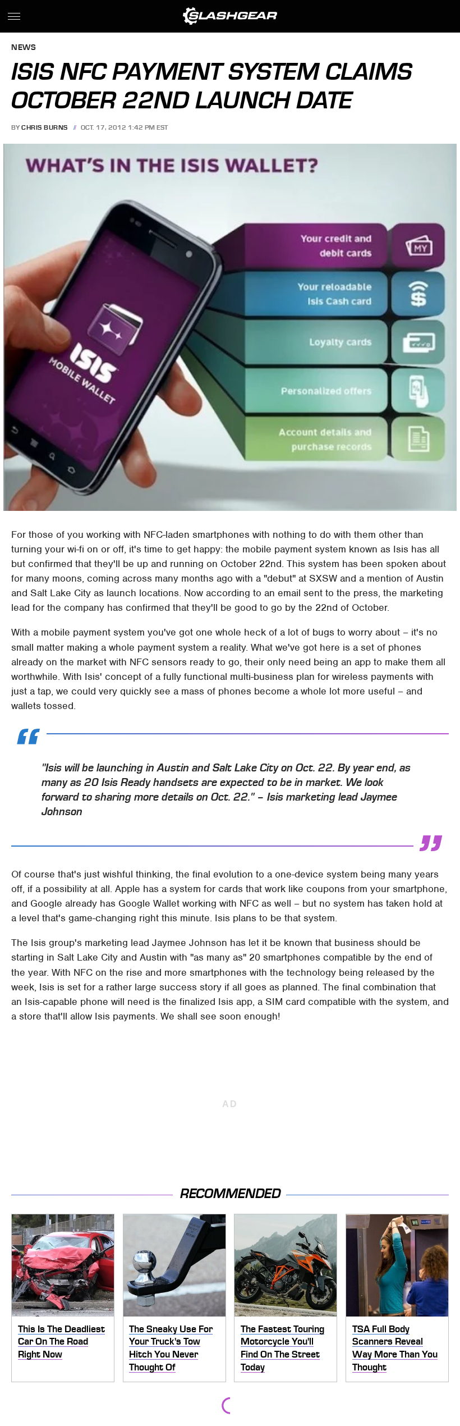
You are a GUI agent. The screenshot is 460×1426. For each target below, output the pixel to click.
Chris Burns (44, 127)
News (23, 48)
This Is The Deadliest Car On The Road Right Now (61, 1341)
